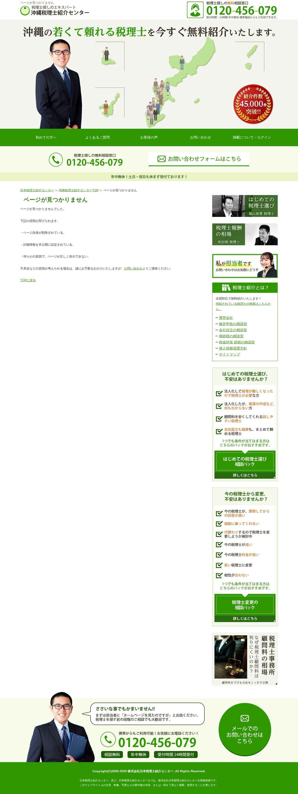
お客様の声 (149, 137)
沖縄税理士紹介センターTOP (79, 190)
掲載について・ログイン (252, 137)
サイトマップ (229, 354)
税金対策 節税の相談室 (237, 342)
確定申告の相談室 (233, 324)
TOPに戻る (28, 280)
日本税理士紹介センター (37, 190)
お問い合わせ (200, 137)
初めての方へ (46, 137)
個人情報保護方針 (233, 348)
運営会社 (226, 318)
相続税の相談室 (231, 336)
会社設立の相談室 (233, 330)
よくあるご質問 (97, 137)
